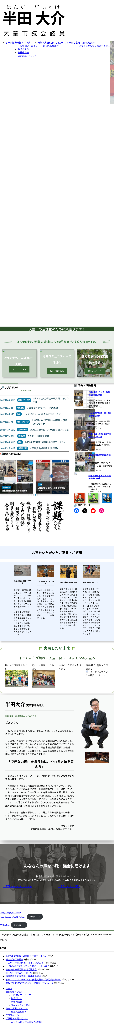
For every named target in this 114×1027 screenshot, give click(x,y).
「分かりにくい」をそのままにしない (42, 414)
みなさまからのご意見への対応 (94, 45)
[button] (28, 495)
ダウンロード (34, 917)
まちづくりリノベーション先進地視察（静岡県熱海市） (33, 979)
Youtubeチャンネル (27, 55)
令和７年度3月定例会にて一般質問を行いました (30, 982)
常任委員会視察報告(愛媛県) (44, 448)
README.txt (5, 925)
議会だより (23, 49)
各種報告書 (23, 52)
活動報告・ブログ (14, 991)
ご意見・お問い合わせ (17, 1018)
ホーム (9, 988)
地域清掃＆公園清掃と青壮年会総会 (23, 976)
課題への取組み (51, 45)
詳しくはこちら (19, 369)
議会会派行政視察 (14, 959)
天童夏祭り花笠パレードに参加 (42, 408)
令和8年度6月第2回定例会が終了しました (45, 442)
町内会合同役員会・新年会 (19, 972)
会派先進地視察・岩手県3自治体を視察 (49, 429)
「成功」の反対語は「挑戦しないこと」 (26, 962)
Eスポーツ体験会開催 (38, 436)
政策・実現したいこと (17, 1008)
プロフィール (12, 1015)
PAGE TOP (109, 993)
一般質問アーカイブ (28, 45)
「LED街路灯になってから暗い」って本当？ (27, 966)
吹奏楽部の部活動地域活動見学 (21, 969)
